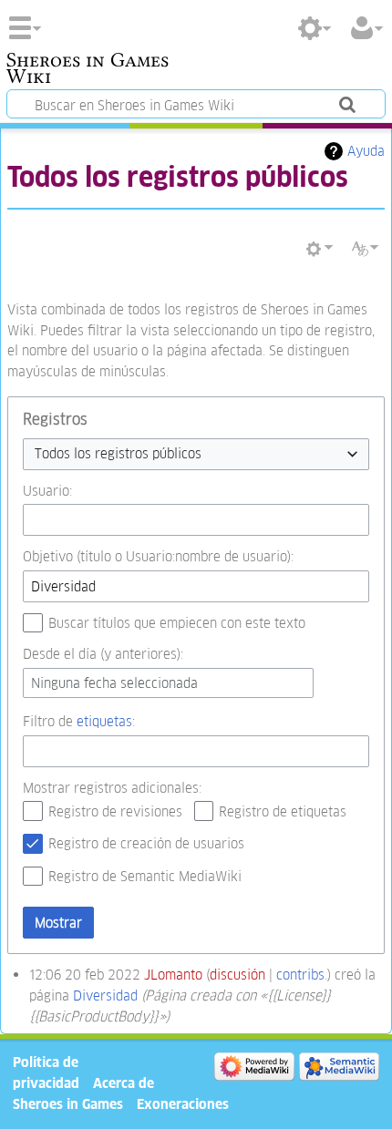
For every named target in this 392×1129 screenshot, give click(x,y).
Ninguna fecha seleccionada (114, 683)
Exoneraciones (183, 1104)
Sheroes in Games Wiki (87, 70)
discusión (237, 974)
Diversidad (105, 995)
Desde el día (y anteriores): (103, 653)
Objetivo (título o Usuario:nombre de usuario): (158, 556)
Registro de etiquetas (282, 811)
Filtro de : (79, 721)
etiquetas (104, 721)
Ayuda (366, 150)
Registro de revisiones (115, 811)
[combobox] (196, 454)
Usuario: (47, 490)
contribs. (301, 974)
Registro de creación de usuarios (146, 843)
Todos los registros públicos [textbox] (118, 453)
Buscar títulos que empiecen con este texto (176, 622)
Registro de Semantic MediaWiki (145, 876)
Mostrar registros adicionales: (112, 787)
